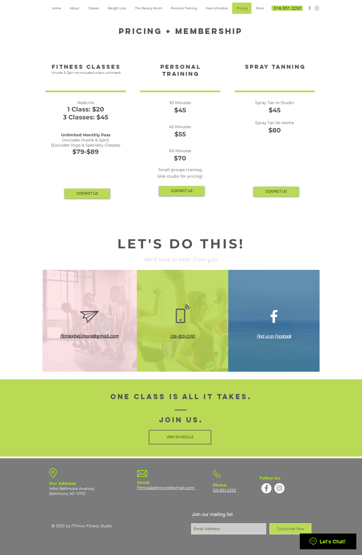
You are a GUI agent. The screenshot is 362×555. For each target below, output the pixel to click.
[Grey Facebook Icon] (310, 8)
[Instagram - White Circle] (279, 488)
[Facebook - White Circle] (266, 488)
